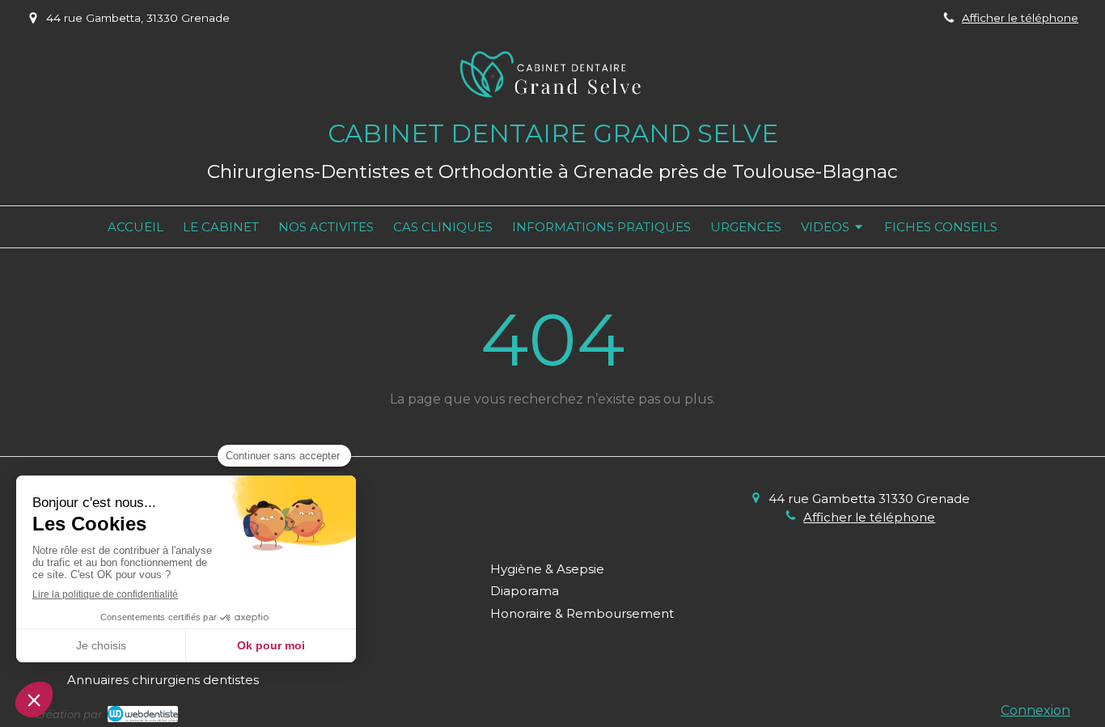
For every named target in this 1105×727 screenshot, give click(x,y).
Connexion (1035, 710)
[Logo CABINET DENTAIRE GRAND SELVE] (552, 107)
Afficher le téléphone (1020, 17)
